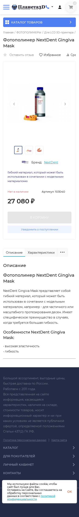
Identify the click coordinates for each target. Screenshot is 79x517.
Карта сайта (59, 440)
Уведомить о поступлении (39, 229)
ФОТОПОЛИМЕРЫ (28, 32)
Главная (8, 32)
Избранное (52, 55)
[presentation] (14, 104)
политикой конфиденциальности (31, 497)
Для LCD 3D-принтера (59, 32)
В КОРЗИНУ (39, 217)
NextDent (51, 162)
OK (69, 492)
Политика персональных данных (24, 440)
